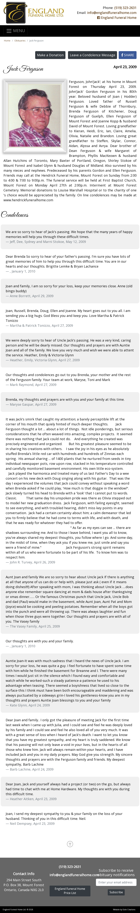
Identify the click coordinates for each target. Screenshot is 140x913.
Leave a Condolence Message (92, 55)
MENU (18, 30)
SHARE (128, 55)
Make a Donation (50, 55)
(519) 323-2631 (125, 7)
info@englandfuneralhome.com (112, 12)
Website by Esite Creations (124, 909)
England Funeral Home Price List (70, 891)
